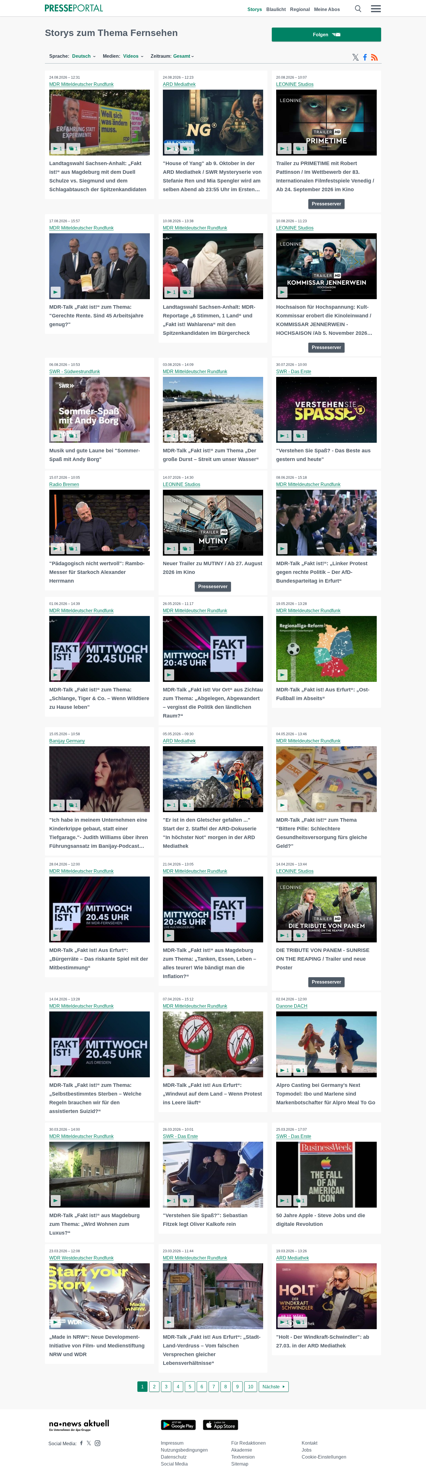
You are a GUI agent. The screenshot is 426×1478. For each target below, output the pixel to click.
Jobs (307, 1450)
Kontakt (309, 1443)
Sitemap (239, 1463)
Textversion (243, 1456)
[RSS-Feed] (374, 57)
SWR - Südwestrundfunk (74, 371)
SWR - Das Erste (293, 371)
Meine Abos (327, 9)
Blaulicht (276, 9)
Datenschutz (174, 1456)
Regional (300, 9)
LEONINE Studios (295, 84)
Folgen (320, 34)
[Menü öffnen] (376, 9)
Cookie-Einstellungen (324, 1456)
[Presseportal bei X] (87, 1443)
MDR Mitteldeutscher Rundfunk (81, 84)
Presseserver (326, 203)
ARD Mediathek (179, 84)
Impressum (172, 1443)
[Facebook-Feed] (365, 57)
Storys (254, 9)
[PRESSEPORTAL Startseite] (74, 8)
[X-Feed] (355, 57)
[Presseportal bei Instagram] (95, 1442)
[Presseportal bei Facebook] (80, 1443)
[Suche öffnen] (358, 9)
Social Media (174, 1463)
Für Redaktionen (248, 1443)
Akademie (241, 1450)
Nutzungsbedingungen (184, 1450)
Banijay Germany (67, 740)
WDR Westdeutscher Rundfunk (81, 1257)
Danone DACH (291, 1006)
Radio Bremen (64, 484)
